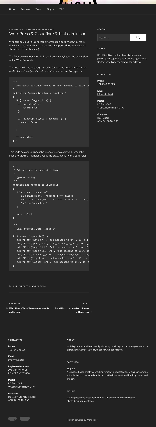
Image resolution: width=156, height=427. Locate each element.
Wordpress (39, 286)
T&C (61, 9)
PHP (15, 286)
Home (12, 9)
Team (38, 9)
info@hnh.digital (105, 94)
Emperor (71, 368)
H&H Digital (103, 117)
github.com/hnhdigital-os (81, 401)
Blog (49, 9)
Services (25, 9)
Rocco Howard (45, 29)
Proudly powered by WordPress (82, 419)
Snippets (24, 286)
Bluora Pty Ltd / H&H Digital (21, 396)
